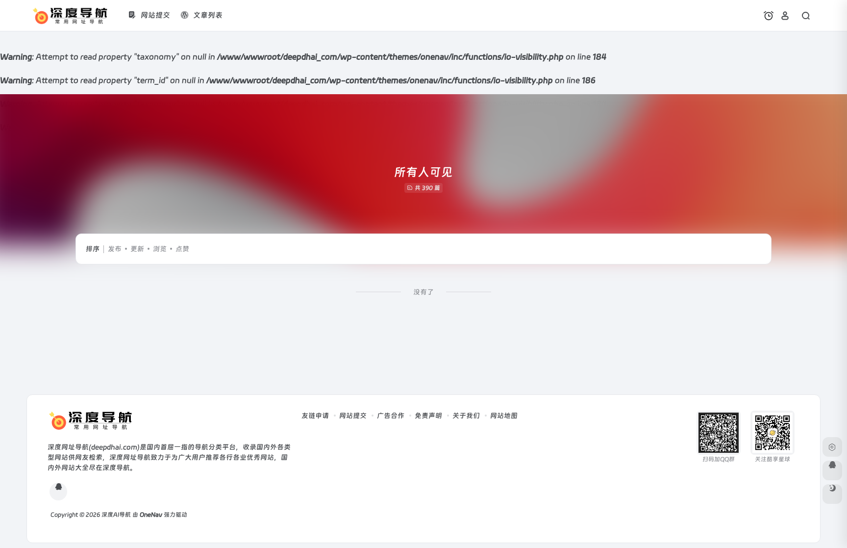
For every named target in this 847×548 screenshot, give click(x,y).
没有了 (423, 292)
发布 (115, 249)
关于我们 (466, 415)
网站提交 (353, 415)
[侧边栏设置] (832, 447)
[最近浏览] (768, 16)
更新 (137, 249)
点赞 (182, 249)
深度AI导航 (116, 514)
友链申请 (315, 415)
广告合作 (390, 415)
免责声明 (428, 415)
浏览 (160, 249)
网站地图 (504, 415)
